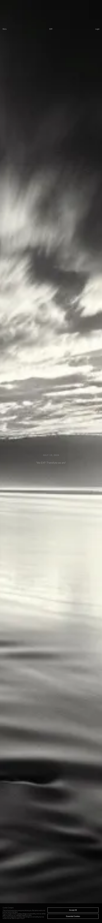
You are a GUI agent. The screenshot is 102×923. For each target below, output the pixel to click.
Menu (5, 29)
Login (97, 29)
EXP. (51, 29)
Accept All (73, 910)
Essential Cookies (73, 916)
